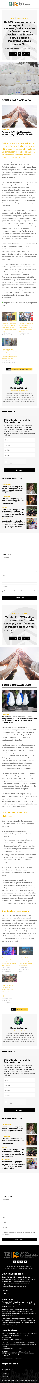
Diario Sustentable (13, 48)
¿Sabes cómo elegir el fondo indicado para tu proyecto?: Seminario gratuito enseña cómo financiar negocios (10, 544)
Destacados (6, 129)
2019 (12, 18)
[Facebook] (11, 54)
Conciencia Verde (22, 18)
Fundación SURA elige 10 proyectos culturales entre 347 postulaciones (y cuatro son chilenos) (17, 134)
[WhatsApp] (24, 54)
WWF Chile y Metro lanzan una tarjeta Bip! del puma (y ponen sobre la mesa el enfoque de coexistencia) (19, 1335)
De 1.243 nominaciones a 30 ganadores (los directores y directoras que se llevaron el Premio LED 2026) (18, 1354)
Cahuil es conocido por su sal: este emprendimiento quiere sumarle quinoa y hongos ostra (12, 489)
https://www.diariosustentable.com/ (19, 390)
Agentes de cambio (7, 1339)
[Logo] (19, 4)
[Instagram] (18, 1262)
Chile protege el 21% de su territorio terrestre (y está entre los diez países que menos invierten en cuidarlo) (19, 1344)
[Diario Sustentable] (19, 380)
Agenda (4, 507)
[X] (15, 54)
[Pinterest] (19, 54)
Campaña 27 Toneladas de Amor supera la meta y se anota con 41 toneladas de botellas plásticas (26, 327)
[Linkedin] (28, 54)
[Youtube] (25, 1262)
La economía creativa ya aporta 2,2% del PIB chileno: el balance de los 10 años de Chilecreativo (13, 501)
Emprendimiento (7, 484)
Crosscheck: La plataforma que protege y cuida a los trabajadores (29, 543)
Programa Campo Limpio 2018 (22, 369)
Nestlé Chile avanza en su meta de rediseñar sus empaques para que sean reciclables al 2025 (9, 327)
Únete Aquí (19, 470)
